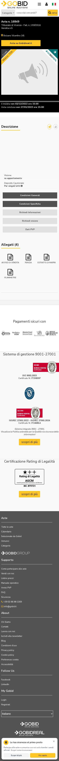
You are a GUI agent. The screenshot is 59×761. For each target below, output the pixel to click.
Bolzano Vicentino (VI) (13, 35)
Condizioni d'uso (9, 645)
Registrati (5, 704)
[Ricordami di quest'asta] (56, 126)
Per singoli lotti (12, 186)
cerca (54, 12)
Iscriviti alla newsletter (11, 636)
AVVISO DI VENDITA (10, 262)
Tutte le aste (7, 526)
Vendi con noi (7, 573)
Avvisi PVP (6, 587)
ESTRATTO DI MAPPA (47, 262)
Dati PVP (30, 229)
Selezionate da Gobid (11, 536)
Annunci (5, 541)
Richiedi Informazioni (30, 212)
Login (3, 699)
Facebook (5, 679)
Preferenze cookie (10, 659)
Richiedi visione (30, 220)
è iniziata (5, 103)
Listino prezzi (7, 578)
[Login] (46, 4)
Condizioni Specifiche (30, 203)
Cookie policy (7, 654)
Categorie (7, 12)
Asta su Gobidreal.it (21, 43)
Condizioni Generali (30, 195)
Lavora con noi (8, 631)
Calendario (6, 531)
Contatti (4, 626)
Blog (3, 640)
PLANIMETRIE (10, 277)
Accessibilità (7, 664)
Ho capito (43, 755)
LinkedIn (5, 684)
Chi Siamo (6, 622)
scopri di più (29, 442)
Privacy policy (7, 650)
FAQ (3, 592)
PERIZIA (28, 262)
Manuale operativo (10, 582)
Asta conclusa (8, 107)
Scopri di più (16, 755)
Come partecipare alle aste (13, 568)
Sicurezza (5, 597)
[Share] (49, 126)
